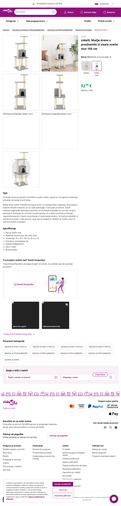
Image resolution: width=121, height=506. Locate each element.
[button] (47, 3)
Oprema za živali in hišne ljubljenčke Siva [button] (45, 347)
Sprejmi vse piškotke (63, 484)
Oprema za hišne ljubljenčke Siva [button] (44, 353)
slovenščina (104, 4)
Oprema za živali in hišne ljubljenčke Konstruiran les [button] (73, 347)
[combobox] (35, 12)
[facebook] (105, 427)
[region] (39, 490)
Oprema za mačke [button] (12, 360)
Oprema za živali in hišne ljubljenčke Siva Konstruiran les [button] (101, 347)
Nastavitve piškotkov (71, 469)
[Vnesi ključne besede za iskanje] (53, 12)
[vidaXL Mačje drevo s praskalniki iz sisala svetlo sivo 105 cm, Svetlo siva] (21, 53)
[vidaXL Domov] (7, 11)
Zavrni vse (63, 490)
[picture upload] (56, 284)
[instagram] (110, 427)
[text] (86, 86)
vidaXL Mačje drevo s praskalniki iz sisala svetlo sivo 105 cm (99, 44)
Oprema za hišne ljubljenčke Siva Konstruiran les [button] (101, 353)
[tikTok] (116, 427)
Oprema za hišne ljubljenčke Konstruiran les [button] (72, 353)
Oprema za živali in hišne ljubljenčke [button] (17, 347)
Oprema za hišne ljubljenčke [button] (16, 353)
